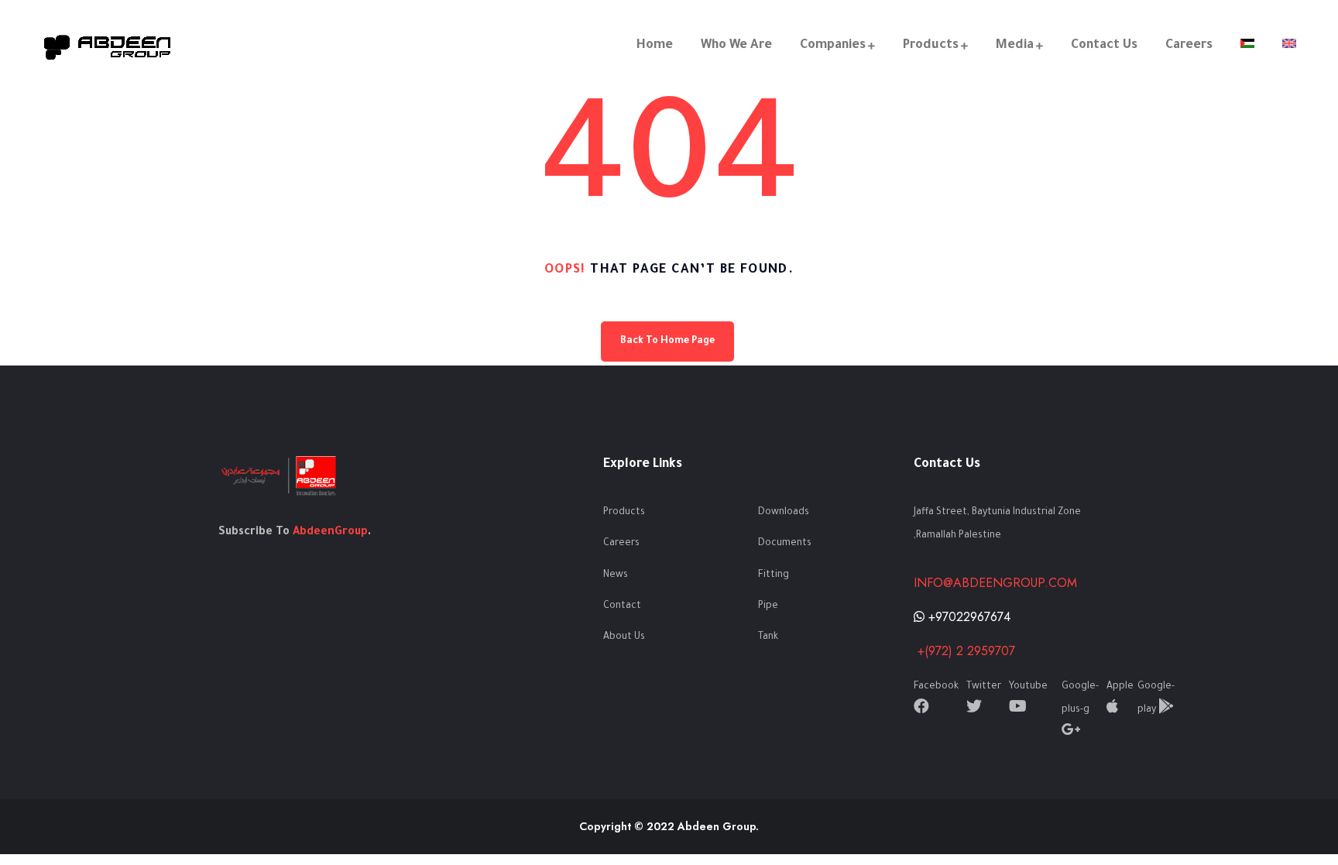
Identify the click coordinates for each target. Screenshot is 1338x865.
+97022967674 (967, 617)
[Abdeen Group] (108, 46)
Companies (833, 46)
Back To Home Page (667, 341)
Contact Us (1104, 46)
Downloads (783, 512)
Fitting (773, 575)
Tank (768, 637)
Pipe (768, 606)
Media (1015, 46)
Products (931, 46)
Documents (784, 543)
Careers (1189, 46)
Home (654, 46)
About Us (624, 637)
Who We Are (736, 46)
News (615, 575)
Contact (622, 606)
